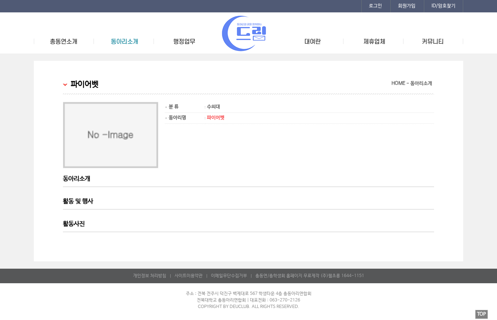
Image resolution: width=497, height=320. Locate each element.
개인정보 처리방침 (149, 275)
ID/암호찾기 (444, 6)
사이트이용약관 (189, 275)
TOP (481, 314)
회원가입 (407, 6)
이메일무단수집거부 (229, 275)
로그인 (375, 6)
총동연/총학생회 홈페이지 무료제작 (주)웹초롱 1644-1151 (309, 275)
